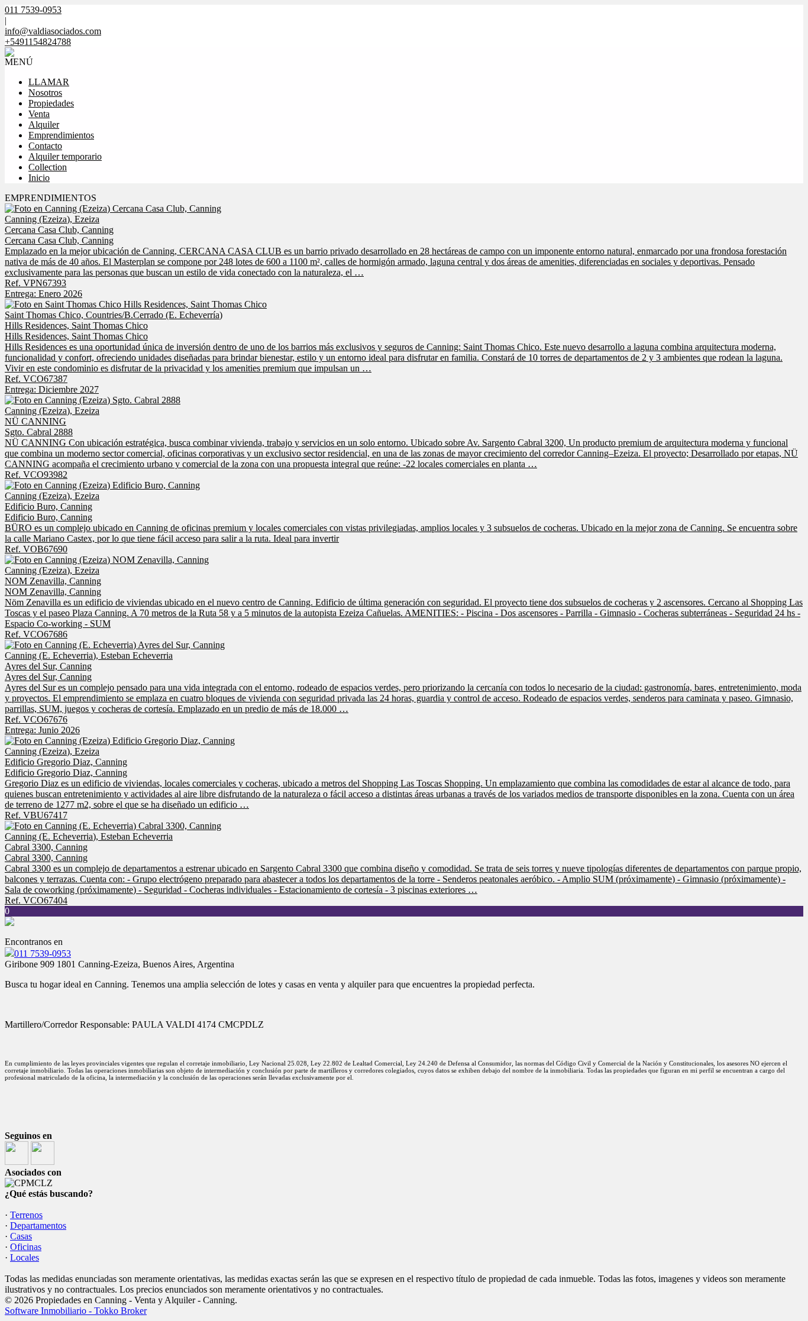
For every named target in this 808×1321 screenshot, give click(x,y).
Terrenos (26, 1215)
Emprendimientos (61, 135)
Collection (47, 167)
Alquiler (43, 124)
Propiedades (51, 103)
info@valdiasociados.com (53, 31)
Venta (39, 114)
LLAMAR (48, 82)
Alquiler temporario (65, 156)
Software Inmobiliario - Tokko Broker (76, 1311)
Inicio (39, 178)
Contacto (45, 146)
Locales (24, 1257)
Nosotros (45, 93)
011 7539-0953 (42, 953)
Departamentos (38, 1225)
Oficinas (25, 1247)
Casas (21, 1236)
